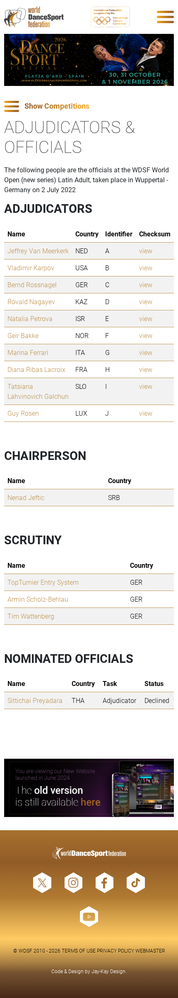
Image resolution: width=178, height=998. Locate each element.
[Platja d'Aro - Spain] (89, 60)
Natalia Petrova (30, 318)
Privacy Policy (115, 950)
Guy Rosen (23, 413)
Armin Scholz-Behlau (37, 599)
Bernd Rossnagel (32, 284)
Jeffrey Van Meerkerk (38, 250)
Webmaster (150, 950)
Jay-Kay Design (108, 971)
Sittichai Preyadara (35, 700)
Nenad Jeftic (25, 497)
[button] (89, 106)
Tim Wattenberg (30, 616)
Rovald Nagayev (31, 301)
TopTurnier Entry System (43, 582)
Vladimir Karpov (30, 267)
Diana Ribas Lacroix (36, 369)
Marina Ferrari (27, 352)
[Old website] (89, 788)
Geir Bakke (22, 335)
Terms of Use (79, 950)
